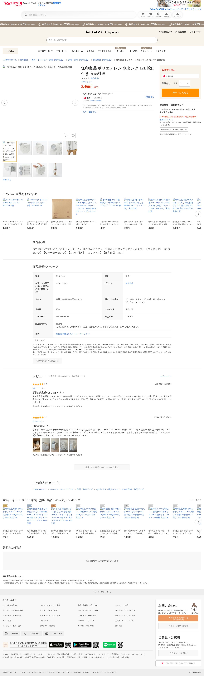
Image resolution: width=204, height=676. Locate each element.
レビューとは (165, 376)
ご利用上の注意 (77, 654)
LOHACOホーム (10, 60)
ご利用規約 (114, 654)
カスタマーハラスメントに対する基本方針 (53, 654)
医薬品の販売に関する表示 (77, 657)
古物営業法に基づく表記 (56, 657)
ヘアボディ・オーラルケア (13, 615)
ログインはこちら (89, 112)
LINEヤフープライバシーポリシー (32, 672)
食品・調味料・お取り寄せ (88, 605)
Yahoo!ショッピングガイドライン (103, 672)
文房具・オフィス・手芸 (124, 621)
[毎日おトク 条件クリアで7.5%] (102, 24)
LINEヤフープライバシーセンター (59, 672)
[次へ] (75, 103)
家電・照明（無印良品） (79, 60)
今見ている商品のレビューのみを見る (102, 467)
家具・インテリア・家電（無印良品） (48, 60)
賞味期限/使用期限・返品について (174, 134)
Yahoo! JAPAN (157, 9)
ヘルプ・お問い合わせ (178, 626)
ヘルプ (198, 9)
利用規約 (77, 672)
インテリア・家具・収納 (12, 626)
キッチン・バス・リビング (61, 489)
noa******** (37, 388)
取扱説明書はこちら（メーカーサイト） (73, 334)
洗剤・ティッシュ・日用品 (88, 610)
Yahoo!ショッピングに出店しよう (179, 9)
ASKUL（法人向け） (96, 657)
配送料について (166, 120)
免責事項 (86, 672)
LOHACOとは (16, 654)
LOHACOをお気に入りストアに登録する (180, 663)
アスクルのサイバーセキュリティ (132, 654)
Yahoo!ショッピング (10, 672)
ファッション (45, 621)
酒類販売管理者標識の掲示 (35, 657)
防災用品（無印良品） (103, 60)
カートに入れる (180, 93)
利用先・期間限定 (96, 100)
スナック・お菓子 (122, 605)
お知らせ (6, 654)
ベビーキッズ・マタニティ (50, 615)
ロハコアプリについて (27, 646)
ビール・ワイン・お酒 (48, 610)
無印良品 (24, 60)
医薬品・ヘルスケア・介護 (125, 615)
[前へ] (4, 103)
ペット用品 (7, 621)
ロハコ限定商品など (10, 605)
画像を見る (7, 180)
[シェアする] (66, 135)
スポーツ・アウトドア (86, 621)
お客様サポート (29, 654)
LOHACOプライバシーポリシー (96, 654)
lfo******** (37, 422)
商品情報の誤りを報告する (47, 361)
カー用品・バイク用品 (86, 626)
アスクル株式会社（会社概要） (118, 657)
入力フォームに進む (178, 653)
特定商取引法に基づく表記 (13, 657)
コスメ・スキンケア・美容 (50, 605)
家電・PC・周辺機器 (48, 626)
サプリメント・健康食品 (87, 615)
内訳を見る (150, 97)
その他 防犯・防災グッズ (107, 489)
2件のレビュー (86, 82)
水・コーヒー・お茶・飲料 (13, 610)
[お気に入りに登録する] (73, 135)
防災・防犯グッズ (85, 489)
